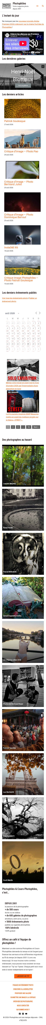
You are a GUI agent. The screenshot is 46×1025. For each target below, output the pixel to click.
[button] (43, 6)
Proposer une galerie (23, 993)
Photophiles (19, 3)
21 (28, 338)
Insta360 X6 (11, 247)
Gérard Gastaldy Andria (12, 616)
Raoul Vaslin (8, 528)
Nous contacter (23, 1005)
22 (33, 338)
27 (7, 323)
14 (28, 333)
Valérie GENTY (9, 836)
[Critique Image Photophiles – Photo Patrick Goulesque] (22, 269)
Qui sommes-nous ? (23, 1009)
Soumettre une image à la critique (23, 997)
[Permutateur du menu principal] (37, 5)
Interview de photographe (23, 1001)
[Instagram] (23, 1014)
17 (7, 338)
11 (13, 333)
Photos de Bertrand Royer (13, 704)
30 (23, 323)
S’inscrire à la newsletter (23, 989)
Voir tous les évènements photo (15, 298)
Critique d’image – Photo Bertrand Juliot (18, 183)
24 (7, 344)
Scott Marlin (8, 880)
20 (23, 338)
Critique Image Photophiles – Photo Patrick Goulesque (21, 279)
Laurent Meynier (9, 483)
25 (13, 344)
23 (38, 338)
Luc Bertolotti (8, 792)
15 (33, 333)
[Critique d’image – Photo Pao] (22, 139)
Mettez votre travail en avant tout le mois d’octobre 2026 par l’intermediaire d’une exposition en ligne (22, 386)
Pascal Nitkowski (10, 572)
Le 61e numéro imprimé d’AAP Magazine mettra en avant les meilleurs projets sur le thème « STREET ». (22, 417)
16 (38, 333)
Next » (36, 427)
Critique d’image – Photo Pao (21, 151)
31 (28, 323)
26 (18, 344)
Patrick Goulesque (14, 121)
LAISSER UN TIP (23, 976)
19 (18, 338)
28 (13, 323)
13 (23, 333)
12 (18, 333)
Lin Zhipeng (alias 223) (12, 660)
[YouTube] (26, 1014)
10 (7, 333)
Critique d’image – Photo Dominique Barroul (18, 216)
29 (18, 323)
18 (13, 338)
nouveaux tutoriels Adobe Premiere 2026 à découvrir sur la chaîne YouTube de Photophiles (23, 24)
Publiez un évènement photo (23, 985)
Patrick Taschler (9, 748)
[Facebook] (20, 1014)
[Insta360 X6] (22, 242)
